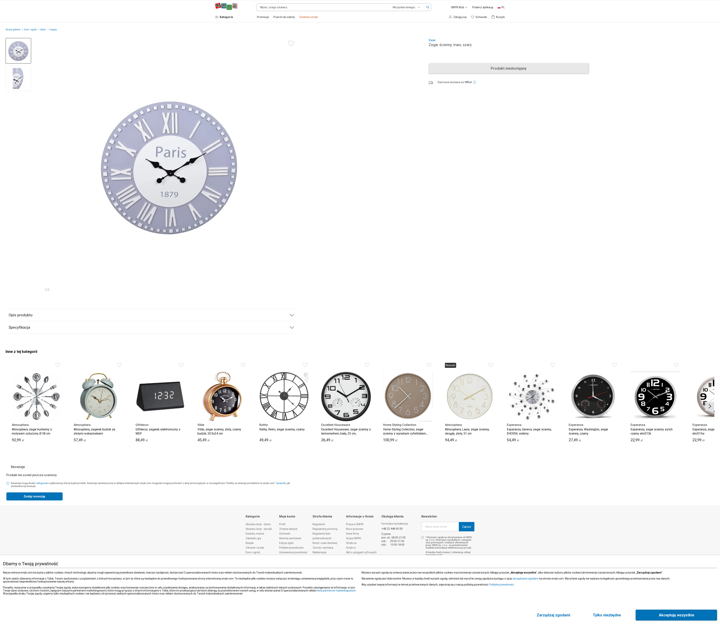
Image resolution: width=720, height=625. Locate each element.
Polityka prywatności (501, 584)
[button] (427, 7)
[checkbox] (422, 537)
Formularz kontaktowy (394, 523)
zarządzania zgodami (525, 578)
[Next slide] (292, 165)
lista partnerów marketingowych (336, 590)
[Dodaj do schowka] (290, 42)
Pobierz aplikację (482, 7)
